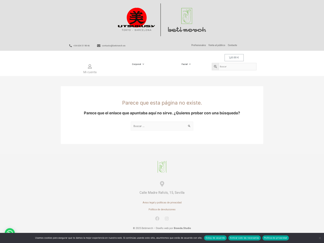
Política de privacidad (275, 237)
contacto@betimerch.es (113, 45)
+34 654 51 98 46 (81, 45)
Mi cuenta (90, 72)
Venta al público (216, 45)
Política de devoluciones (162, 209)
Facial (184, 64)
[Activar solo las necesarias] (319, 238)
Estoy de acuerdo (215, 237)
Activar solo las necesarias (244, 237)
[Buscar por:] (162, 126)
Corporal (136, 64)
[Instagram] (167, 218)
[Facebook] (157, 218)
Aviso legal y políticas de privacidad (162, 202)
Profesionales (198, 45)
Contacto (232, 45)
